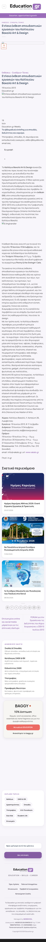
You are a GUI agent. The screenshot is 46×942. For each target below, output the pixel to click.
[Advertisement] (23, 764)
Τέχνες (21, 22)
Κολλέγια (9, 799)
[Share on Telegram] (38, 608)
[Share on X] (16, 608)
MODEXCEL (27, 919)
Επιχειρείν (10, 821)
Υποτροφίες (11, 810)
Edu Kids (9, 816)
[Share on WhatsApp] (8, 608)
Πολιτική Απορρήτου (29, 884)
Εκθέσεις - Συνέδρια (10, 22)
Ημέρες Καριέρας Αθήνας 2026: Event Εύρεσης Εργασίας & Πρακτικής (22, 504)
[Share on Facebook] (12, 608)
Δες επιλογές (23, 855)
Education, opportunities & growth (23, 15)
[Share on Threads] (21, 608)
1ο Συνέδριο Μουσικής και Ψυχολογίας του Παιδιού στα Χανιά (22, 592)
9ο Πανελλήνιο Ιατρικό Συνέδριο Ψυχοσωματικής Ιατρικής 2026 (19, 548)
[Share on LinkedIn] (34, 608)
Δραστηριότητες (12, 805)
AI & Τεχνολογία (26, 810)
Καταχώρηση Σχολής (23, 894)
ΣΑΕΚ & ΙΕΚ (22, 799)
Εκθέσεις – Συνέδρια (11, 72)
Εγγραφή (8, 149)
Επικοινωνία (13, 889)
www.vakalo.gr (32, 452)
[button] (4, 7)
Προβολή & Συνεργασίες (29, 889)
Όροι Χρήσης (14, 884)
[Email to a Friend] (25, 608)
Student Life (22, 816)
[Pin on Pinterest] (30, 608)
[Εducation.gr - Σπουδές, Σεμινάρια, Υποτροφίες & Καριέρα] (25, 6)
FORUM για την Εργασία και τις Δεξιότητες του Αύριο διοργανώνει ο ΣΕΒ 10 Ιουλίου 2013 (34, 623)
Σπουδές (27, 805)
